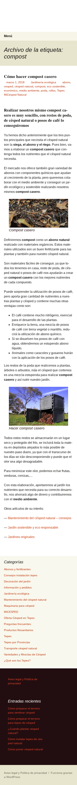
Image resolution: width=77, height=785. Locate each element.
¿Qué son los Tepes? (17, 660)
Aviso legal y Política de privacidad (25, 772)
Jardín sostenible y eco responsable (33, 527)
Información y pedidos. (18, 587)
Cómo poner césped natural (25, 749)
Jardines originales (21, 537)
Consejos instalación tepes (20, 575)
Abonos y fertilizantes (17, 569)
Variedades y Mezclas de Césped (25, 654)
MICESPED (11, 611)
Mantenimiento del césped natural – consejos (39, 518)
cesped (8, 86)
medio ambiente (29, 90)
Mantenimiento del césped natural (25, 599)
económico (11, 90)
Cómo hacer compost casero (30, 76)
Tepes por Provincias (17, 642)
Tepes (61, 90)
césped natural (24, 86)
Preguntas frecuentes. (18, 624)
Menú (8, 36)
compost (40, 86)
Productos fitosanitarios (18, 630)
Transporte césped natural (20, 648)
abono (66, 82)
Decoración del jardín (17, 581)
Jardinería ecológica (43, 82)
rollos (52, 90)
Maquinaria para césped (19, 605)
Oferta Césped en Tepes (19, 617)
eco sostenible (56, 86)
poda (44, 90)
